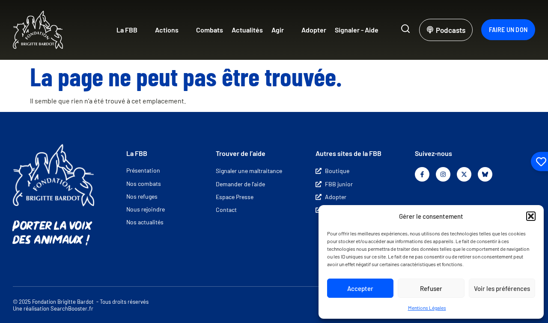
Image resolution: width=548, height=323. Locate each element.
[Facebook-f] (422, 174)
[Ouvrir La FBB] (143, 29)
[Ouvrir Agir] (289, 29)
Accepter (360, 288)
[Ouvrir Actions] (184, 29)
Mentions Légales (427, 308)
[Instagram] (443, 174)
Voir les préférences (502, 288)
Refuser (431, 288)
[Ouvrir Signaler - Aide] (384, 29)
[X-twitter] (464, 174)
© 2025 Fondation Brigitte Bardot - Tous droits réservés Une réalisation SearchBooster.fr (81, 305)
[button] (531, 216)
